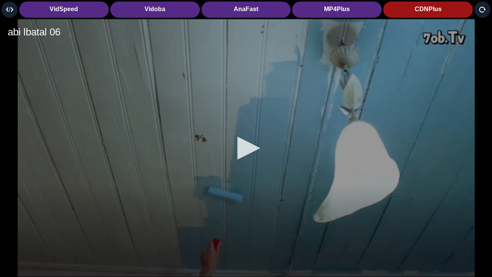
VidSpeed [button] (64, 9)
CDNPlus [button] (428, 9)
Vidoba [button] (155, 9)
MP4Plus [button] (337, 9)
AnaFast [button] (246, 9)
